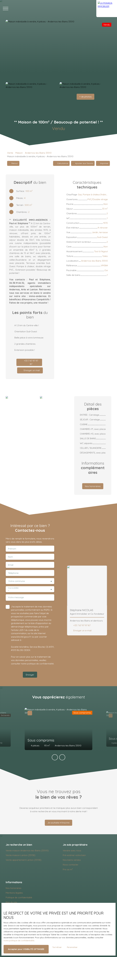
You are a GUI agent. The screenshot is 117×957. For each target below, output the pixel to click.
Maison (19, 152)
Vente (10, 152)
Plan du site (11, 902)
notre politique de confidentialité (19, 940)
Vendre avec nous (72, 850)
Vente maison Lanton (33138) (20, 855)
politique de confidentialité (40, 663)
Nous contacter (70, 864)
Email (10, 565)
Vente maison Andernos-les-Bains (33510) (27, 850)
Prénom (12, 548)
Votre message (16, 597)
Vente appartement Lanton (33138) (23, 859)
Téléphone (13, 573)
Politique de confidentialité (19, 897)
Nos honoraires (13, 888)
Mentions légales (14, 892)
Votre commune (16, 581)
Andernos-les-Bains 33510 (38, 152)
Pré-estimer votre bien (74, 855)
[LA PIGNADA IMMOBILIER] (106, 8)
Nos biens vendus (72, 859)
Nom (10, 556)
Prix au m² (68, 869)
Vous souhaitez (13, 588)
